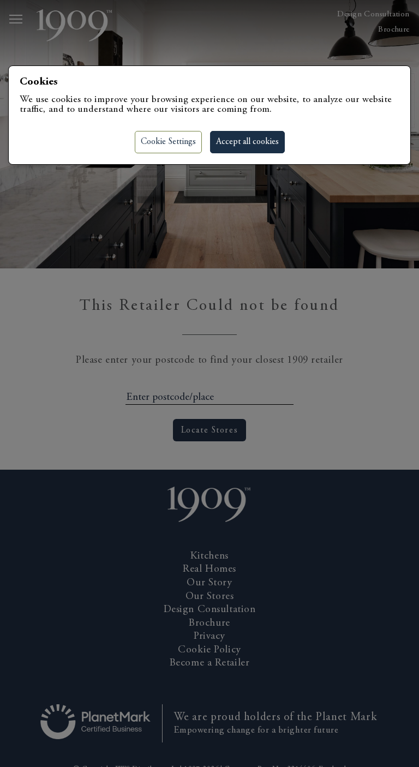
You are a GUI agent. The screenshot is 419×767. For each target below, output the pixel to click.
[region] (209, 383)
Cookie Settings (168, 141)
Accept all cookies (247, 141)
